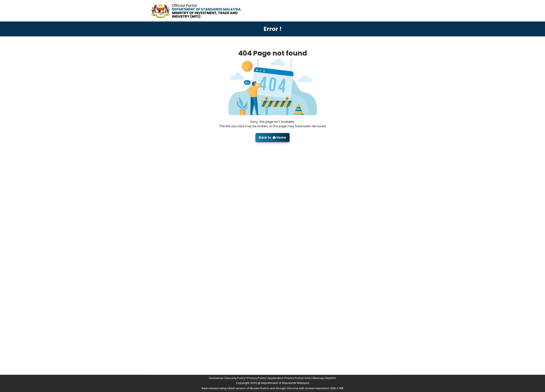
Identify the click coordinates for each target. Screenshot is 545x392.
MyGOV (331, 378)
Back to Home (272, 137)
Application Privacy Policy (285, 378)
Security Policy (235, 378)
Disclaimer (216, 378)
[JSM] (202, 10)
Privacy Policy (256, 378)
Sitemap (318, 378)
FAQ (307, 378)
